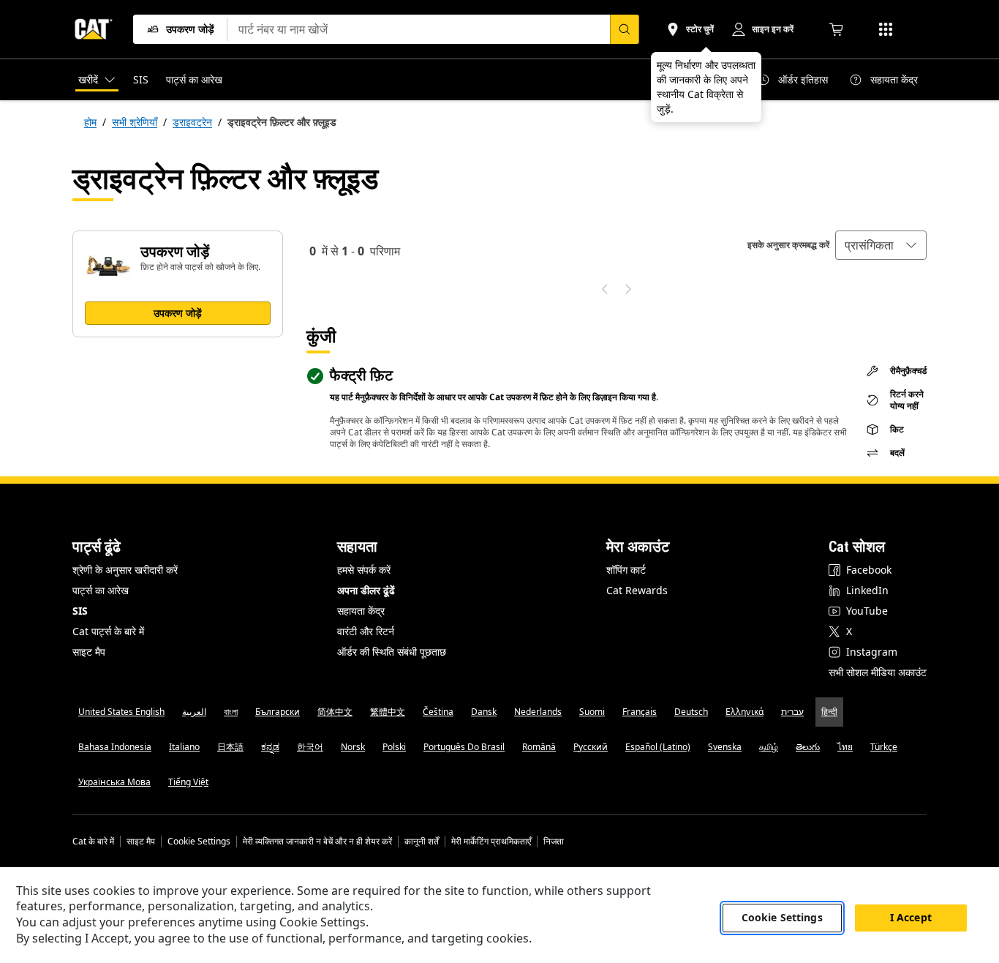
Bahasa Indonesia (114, 747)
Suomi (592, 711)
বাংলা (231, 711)
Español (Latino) (657, 747)
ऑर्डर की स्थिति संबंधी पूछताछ (391, 652)
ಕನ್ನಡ (270, 747)
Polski (394, 747)
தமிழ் (768, 747)
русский (590, 747)
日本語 (230, 747)
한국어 (310, 747)
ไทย (845, 747)
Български (277, 711)
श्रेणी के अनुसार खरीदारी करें (125, 570)
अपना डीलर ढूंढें (366, 590)
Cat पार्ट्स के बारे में (108, 631)
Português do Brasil (464, 747)
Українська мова (114, 782)
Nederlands (538, 711)
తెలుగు (808, 747)
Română (539, 747)
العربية (194, 711)
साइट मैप (88, 652)
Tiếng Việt (188, 782)
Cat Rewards (637, 590)
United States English (121, 711)
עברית (792, 711)
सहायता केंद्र (361, 611)
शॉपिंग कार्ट (626, 570)
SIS (80, 611)
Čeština (438, 711)
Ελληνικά (744, 711)
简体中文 (335, 711)
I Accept (911, 918)
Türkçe (883, 747)
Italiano (184, 747)
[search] (624, 29)
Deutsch (691, 711)
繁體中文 (387, 711)
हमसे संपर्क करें (364, 570)
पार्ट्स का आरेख (100, 590)
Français (639, 711)
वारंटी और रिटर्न (365, 631)
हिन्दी (829, 711)
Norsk (353, 747)
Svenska (725, 747)
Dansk (484, 711)
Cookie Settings (198, 841)
